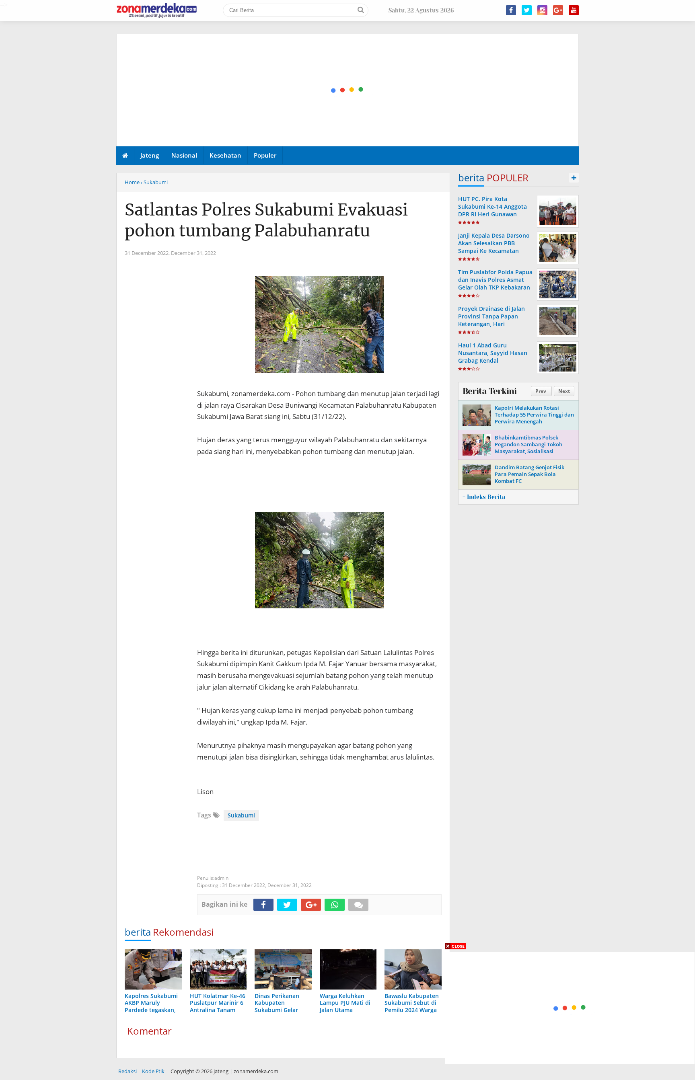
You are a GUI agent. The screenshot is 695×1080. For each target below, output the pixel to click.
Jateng (149, 155)
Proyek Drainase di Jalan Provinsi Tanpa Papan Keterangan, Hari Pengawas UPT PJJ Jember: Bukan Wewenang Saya (493, 324)
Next (564, 391)
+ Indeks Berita (484, 497)
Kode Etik (153, 1071)
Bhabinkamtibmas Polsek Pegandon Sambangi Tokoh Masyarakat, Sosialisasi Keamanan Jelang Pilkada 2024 (533, 448)
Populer (265, 155)
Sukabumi (241, 815)
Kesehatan (225, 155)
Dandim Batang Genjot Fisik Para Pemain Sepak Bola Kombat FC (529, 474)
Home (132, 182)
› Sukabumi (154, 182)
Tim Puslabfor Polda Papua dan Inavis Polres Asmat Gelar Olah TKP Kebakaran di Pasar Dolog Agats (495, 283)
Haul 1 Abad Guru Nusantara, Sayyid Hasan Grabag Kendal (492, 352)
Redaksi (127, 1071)
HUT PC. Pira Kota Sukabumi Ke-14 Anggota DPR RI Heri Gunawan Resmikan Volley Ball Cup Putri (492, 214)
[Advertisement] (348, 90)
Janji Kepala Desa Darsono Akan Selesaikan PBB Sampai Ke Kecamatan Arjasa (494, 247)
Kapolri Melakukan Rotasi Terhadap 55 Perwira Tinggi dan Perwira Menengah (534, 414)
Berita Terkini (489, 391)
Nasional (184, 155)
